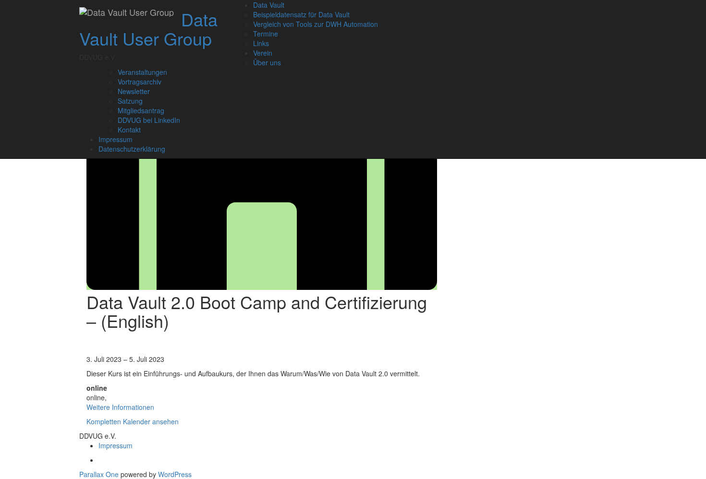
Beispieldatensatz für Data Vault (301, 14)
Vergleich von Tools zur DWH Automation (315, 24)
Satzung (130, 101)
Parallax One (100, 474)
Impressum (115, 139)
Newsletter (134, 91)
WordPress (175, 474)
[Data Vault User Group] (126, 12)
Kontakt (129, 129)
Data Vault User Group (148, 28)
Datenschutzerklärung (131, 149)
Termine (265, 33)
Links (261, 43)
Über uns (267, 62)
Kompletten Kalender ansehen (132, 421)
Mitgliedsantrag (141, 110)
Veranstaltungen (142, 72)
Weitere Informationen (120, 407)
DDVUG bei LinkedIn (149, 120)
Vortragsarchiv (139, 81)
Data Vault (268, 5)
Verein (262, 53)
